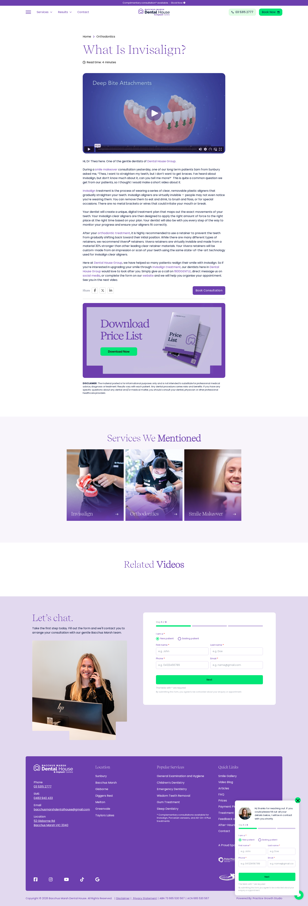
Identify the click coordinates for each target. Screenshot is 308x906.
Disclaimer (123, 898)
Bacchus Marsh (106, 783)
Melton (100, 802)
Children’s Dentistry (170, 783)
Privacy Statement (144, 898)
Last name (217, 644)
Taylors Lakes (104, 815)
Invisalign (89, 191)
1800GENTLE (182, 271)
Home (87, 36)
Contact (83, 12)
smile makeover (106, 169)
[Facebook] (95, 290)
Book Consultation (209, 290)
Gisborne (101, 789)
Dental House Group (161, 161)
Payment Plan (228, 807)
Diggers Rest (104, 796)
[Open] (28, 12)
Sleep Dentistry (167, 809)
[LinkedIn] (111, 290)
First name (162, 644)
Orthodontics (105, 36)
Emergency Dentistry (172, 789)
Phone (160, 658)
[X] (103, 290)
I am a (160, 633)
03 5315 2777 (43, 787)
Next (209, 679)
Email (214, 658)
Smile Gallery (227, 776)
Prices (222, 800)
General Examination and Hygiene (180, 776)
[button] (154, 113)
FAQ (221, 794)
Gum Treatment (168, 802)
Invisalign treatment (166, 267)
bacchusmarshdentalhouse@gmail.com (61, 809)
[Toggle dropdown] (51, 12)
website (148, 276)
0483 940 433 (43, 798)
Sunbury (101, 776)
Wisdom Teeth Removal (173, 796)
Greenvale (102, 809)
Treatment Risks (229, 813)
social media (91, 276)
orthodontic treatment (114, 233)
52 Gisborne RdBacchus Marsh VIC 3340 (51, 823)
